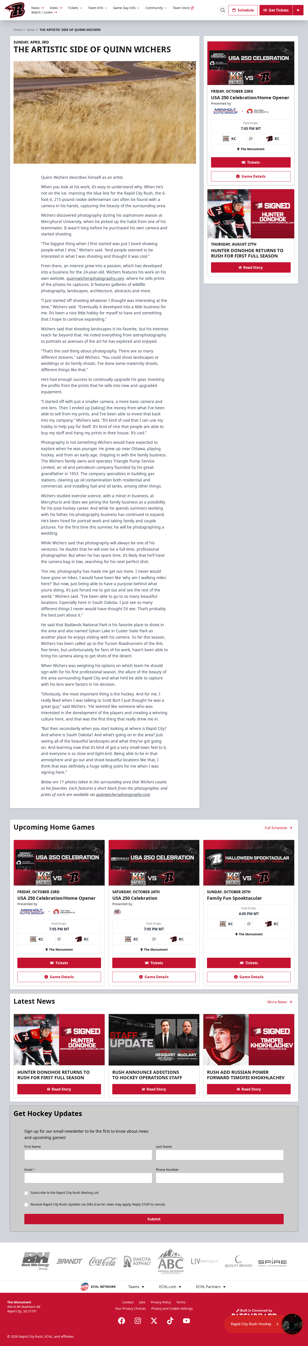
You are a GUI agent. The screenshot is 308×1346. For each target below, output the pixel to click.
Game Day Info (124, 8)
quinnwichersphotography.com (95, 278)
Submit (154, 1219)
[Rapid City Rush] (15, 10)
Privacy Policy (161, 1302)
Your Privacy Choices (130, 1308)
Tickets (73, 8)
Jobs (142, 1302)
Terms (181, 1302)
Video (54, 8)
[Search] (222, 10)
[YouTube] (186, 1320)
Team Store (181, 8)
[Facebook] (121, 1320)
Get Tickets (279, 10)
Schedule (246, 10)
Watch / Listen (42, 12)
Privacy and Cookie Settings (172, 1308)
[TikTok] (170, 1320)
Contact (128, 1302)
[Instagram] (137, 1320)
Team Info (95, 8)
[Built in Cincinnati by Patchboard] (254, 1313)
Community (154, 8)
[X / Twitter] (154, 1320)
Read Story (253, 267)
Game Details (253, 176)
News (35, 8)
